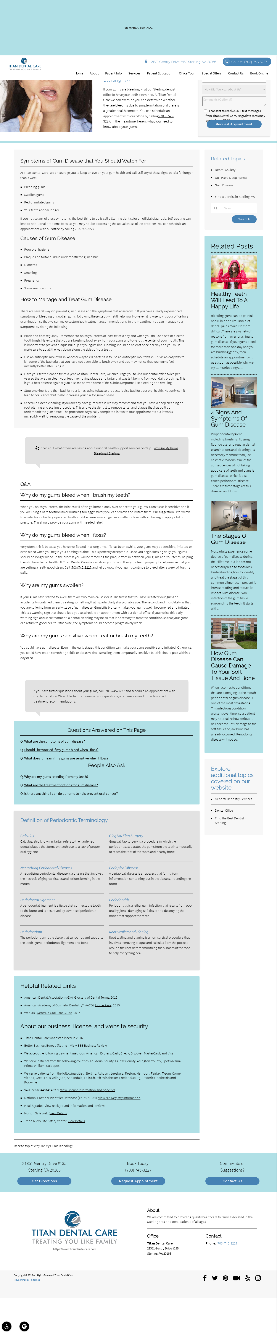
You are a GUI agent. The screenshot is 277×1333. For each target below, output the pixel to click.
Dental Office (224, 810)
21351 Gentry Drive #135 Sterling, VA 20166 (182, 62)
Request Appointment (138, 1181)
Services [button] (134, 73)
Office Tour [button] (187, 73)
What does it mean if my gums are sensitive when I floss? (66, 758)
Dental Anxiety (225, 170)
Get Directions (44, 1181)
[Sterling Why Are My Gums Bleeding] (46, 131)
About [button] (94, 73)
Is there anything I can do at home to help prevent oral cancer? (71, 793)
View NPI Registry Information (119, 1098)
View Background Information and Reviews (75, 1105)
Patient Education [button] (159, 73)
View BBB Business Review (88, 1045)
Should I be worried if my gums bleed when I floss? (61, 750)
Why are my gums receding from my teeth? (56, 776)
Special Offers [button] (211, 73)
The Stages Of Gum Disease (229, 538)
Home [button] (79, 73)
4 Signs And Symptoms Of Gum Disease (229, 418)
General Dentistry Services (233, 799)
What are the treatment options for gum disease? (61, 785)
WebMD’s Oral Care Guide (54, 1013)
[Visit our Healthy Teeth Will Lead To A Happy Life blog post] (234, 288)
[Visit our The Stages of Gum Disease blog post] (234, 530)
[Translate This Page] (24, 1326)
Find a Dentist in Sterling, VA (235, 196)
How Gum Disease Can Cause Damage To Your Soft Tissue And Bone (233, 666)
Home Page (103, 1005)
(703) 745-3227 (81, 567)
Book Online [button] (259, 73)
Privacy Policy (21, 1279)
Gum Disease (224, 185)
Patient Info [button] (113, 73)
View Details (58, 1113)
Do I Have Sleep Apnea (231, 177)
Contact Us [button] (236, 73)
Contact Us (232, 1181)
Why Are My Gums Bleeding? (53, 1146)
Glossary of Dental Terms (91, 997)
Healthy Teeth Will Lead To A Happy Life (229, 300)
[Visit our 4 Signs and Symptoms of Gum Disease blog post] (234, 407)
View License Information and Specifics (87, 1090)
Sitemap (35, 1279)
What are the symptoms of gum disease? (54, 741)
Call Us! (249, 62)
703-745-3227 (84, 229)
